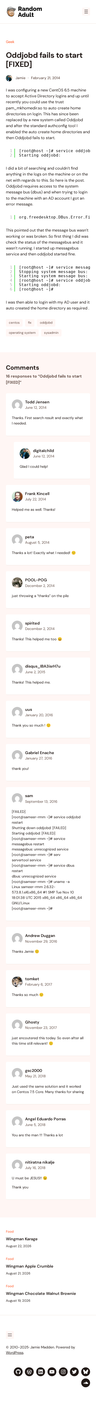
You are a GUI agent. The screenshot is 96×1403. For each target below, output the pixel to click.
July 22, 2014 (35, 499)
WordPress (14, 1352)
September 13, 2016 (41, 801)
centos (14, 323)
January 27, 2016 (38, 758)
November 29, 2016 (41, 941)
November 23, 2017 (41, 1027)
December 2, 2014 (40, 586)
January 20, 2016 (39, 715)
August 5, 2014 (37, 542)
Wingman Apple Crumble (29, 1266)
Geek (10, 42)
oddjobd (46, 323)
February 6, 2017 (38, 984)
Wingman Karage (22, 1239)
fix (30, 323)
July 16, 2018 (35, 1168)
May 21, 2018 (35, 1076)
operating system (22, 333)
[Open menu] (86, 11)
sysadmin (51, 333)
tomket (32, 978)
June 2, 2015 (35, 672)
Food (10, 1231)
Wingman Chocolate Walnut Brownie (41, 1293)
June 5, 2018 (35, 1125)
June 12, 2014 (36, 407)
